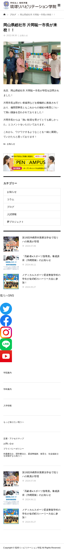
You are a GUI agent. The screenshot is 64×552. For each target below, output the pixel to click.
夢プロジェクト (15, 221)
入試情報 (12, 214)
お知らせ (24, 35)
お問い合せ (8, 443)
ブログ (10, 206)
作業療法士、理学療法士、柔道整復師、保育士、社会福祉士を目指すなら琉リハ (31, 455)
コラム (10, 199)
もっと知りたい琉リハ (13, 422)
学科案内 (7, 389)
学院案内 (7, 373)
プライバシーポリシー (13, 449)
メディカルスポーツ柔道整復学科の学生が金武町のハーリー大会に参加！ (41, 279)
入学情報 (7, 405)
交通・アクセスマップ (13, 438)
